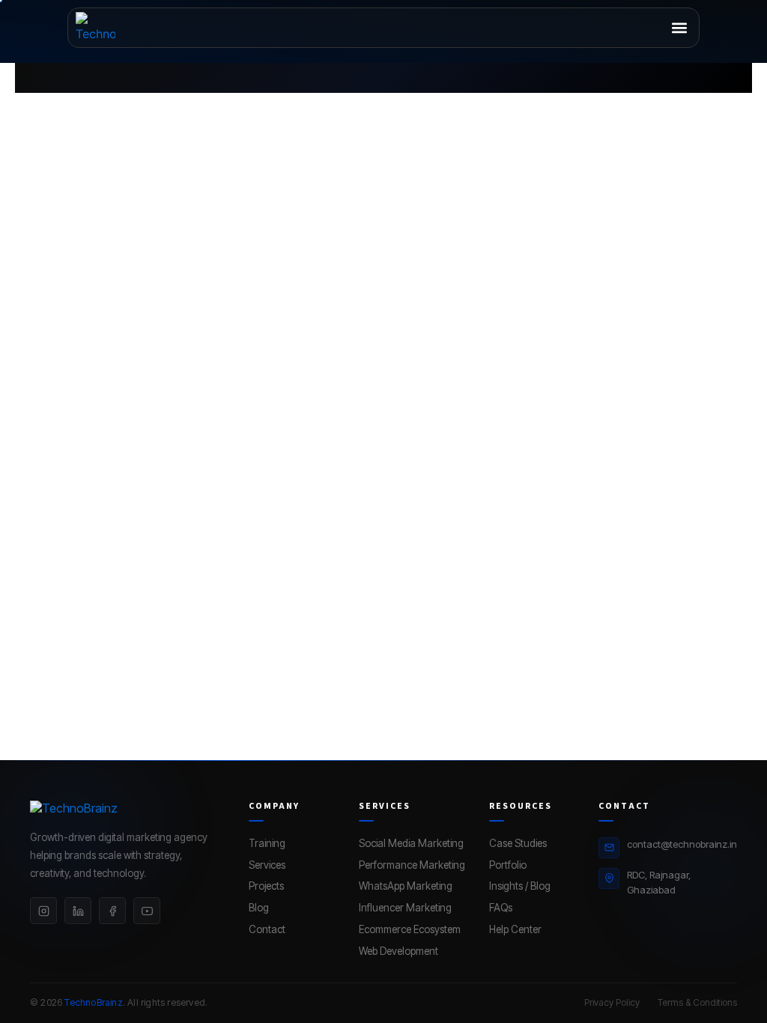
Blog (259, 908)
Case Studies (518, 843)
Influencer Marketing (405, 908)
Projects (266, 886)
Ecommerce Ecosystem (410, 929)
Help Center (515, 929)
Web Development (398, 951)
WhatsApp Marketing (405, 886)
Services (267, 865)
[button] (679, 28)
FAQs (500, 908)
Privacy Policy (612, 1002)
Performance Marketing (412, 865)
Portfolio (508, 865)
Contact (267, 929)
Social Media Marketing (411, 843)
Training (267, 843)
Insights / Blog (520, 886)
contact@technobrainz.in (682, 844)
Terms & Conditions (697, 1002)
